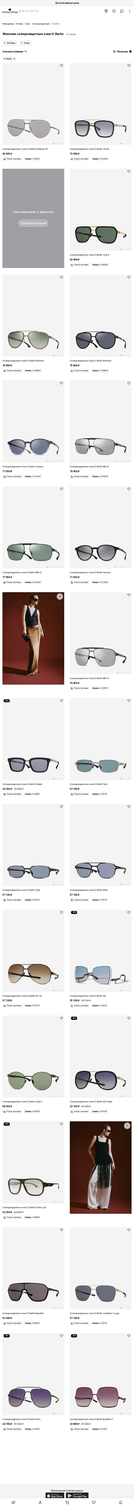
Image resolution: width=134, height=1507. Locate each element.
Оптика (11, 43)
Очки (26, 43)
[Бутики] (106, 11)
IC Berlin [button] (8, 58)
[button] (122, 11)
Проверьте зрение (33, 223)
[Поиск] (114, 11)
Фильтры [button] (123, 51)
